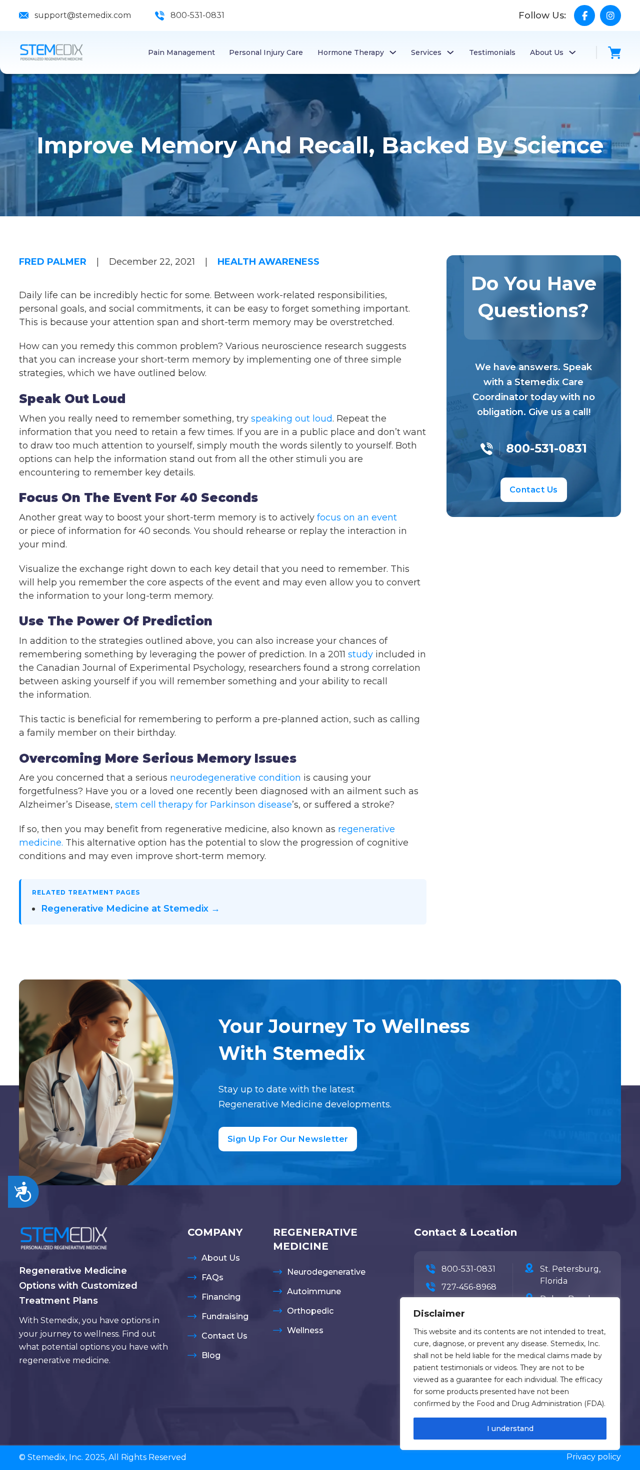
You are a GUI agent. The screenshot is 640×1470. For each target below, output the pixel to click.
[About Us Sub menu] (572, 52)
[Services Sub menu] (450, 52)
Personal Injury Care (266, 52)
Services (426, 52)
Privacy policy (593, 1457)
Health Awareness (269, 261)
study (360, 654)
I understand (510, 1428)
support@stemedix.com (82, 15)
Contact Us (534, 489)
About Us (547, 52)
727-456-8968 (469, 1287)
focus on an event (357, 517)
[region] (510, 1373)
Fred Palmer (52, 261)
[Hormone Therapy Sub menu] (393, 52)
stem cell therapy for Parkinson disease (203, 804)
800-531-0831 (197, 15)
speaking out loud (291, 418)
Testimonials (492, 52)
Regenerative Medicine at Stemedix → (130, 908)
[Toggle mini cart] (614, 52)
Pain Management (181, 52)
